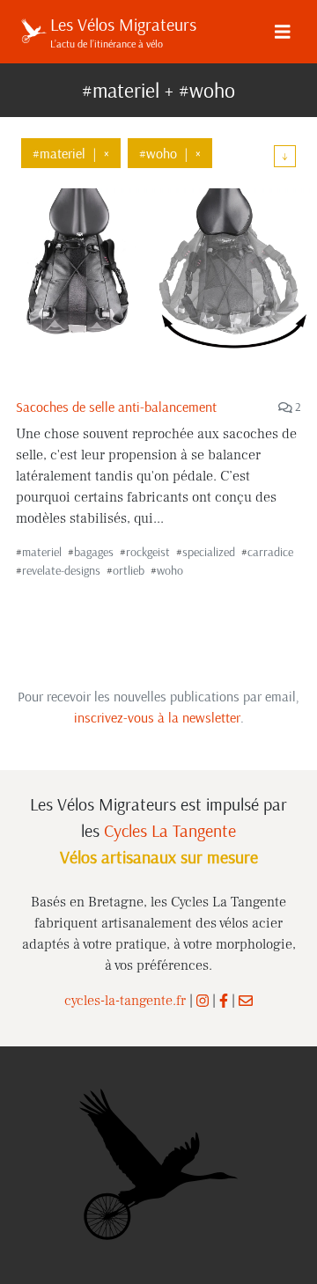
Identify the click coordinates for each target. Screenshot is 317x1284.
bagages (94, 552)
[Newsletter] (246, 1000)
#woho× (170, 153)
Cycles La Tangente (170, 830)
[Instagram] (202, 1000)
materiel (42, 552)
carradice (270, 552)
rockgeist (148, 552)
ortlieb (128, 570)
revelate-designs (61, 570)
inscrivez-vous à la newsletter (157, 717)
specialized (208, 552)
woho (170, 570)
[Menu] (282, 31)
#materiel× (71, 153)
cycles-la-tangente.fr (125, 1000)
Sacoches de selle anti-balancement (116, 406)
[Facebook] (223, 1000)
